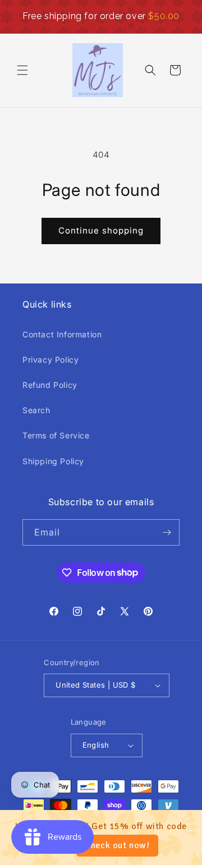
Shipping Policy (53, 461)
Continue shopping (101, 230)
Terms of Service (56, 435)
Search (36, 410)
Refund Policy (49, 385)
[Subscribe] (166, 532)
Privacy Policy (50, 359)
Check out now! (117, 845)
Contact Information (62, 334)
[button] (22, 70)
